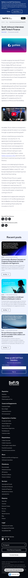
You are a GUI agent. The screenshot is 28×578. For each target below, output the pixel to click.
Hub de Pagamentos (6, 423)
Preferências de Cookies (7, 525)
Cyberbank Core (5, 396)
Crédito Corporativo (6, 443)
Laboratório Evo (5, 494)
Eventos (3, 511)
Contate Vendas (14, 555)
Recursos (4, 508)
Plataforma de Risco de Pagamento (10, 457)
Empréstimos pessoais (7, 448)
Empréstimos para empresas (8, 450)
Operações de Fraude (7, 484)
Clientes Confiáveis (6, 477)
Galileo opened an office (9, 155)
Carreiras (4, 503)
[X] (3, 219)
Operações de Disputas (7, 486)
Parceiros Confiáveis (6, 474)
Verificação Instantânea (7, 460)
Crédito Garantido (6, 440)
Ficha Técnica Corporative (14, 550)
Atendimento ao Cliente (7, 491)
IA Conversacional (6, 413)
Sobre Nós (4, 501)
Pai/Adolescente (5, 430)
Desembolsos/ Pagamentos (8, 428)
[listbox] (14, 545)
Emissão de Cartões (6, 421)
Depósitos (4, 394)
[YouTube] (6, 219)
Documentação (5, 467)
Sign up (14, 371)
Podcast (4, 518)
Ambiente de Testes (6, 469)
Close (8, 11)
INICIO (3, 22)
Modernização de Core (7, 399)
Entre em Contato (6, 506)
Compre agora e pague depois (9, 445)
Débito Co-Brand (6, 426)
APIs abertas (5, 472)
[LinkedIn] (9, 219)
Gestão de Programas (7, 489)
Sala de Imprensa (6, 513)
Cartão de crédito (6, 433)
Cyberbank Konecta (6, 411)
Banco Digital (5, 408)
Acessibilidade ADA (6, 530)
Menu (23, 18)
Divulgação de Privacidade (8, 528)
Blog (7, 22)
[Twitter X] (6, 539)
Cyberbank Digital (6, 406)
